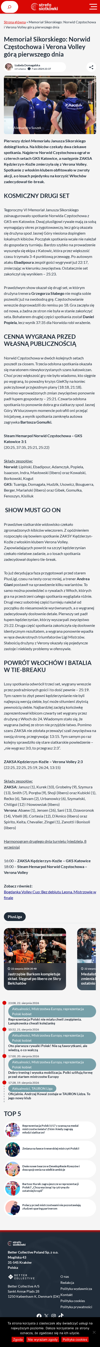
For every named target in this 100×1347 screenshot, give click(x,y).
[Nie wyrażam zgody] (94, 1332)
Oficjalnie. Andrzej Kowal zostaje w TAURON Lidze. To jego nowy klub (49, 1096)
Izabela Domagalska (27, 65)
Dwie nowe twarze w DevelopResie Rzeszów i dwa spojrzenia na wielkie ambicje (51, 1168)
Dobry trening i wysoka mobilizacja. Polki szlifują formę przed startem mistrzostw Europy (50, 1075)
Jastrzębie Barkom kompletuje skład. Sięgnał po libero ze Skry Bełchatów (34, 978)
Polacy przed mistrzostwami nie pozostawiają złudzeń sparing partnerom (51, 1206)
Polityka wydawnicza (76, 1289)
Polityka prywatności (76, 1307)
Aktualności (21, 1009)
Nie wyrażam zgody (43, 1339)
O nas (64, 1276)
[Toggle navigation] (93, 7)
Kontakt (66, 1295)
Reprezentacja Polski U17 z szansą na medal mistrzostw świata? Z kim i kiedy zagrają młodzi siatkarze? (50, 1129)
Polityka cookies (72, 1301)
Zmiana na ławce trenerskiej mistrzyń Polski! (50, 1148)
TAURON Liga (42, 1088)
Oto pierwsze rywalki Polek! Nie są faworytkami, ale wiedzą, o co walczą (47, 1048)
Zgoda (18, 1339)
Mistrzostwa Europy (47, 1009)
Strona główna (15, 22)
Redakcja (67, 1282)
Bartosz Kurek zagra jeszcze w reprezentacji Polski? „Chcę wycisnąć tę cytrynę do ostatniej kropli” (50, 1187)
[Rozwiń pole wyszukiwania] (9, 7)
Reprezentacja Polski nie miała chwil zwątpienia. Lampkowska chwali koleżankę (45, 1021)
